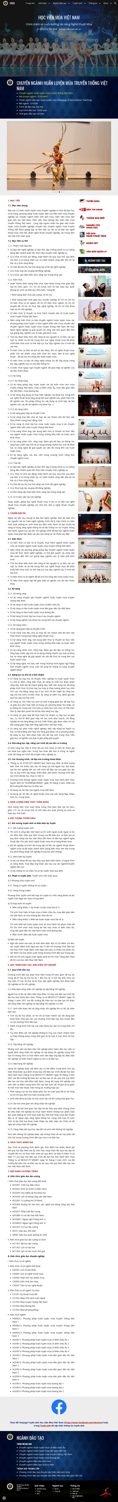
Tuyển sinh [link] (77, 3)
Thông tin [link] (92, 3)
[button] (115, 3)
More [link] (105, 3)
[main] (59, 38)
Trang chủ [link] (29, 3)
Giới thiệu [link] (42, 3)
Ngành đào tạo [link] (59, 3)
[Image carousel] (59, 157)
